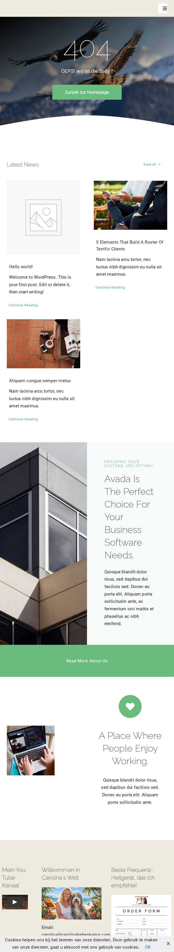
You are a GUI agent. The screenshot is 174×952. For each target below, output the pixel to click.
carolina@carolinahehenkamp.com (76, 934)
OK (148, 947)
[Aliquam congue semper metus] (43, 343)
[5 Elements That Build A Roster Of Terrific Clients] (130, 205)
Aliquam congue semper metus (40, 380)
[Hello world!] (43, 217)
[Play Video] (15, 902)
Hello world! (21, 266)
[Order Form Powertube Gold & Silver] (141, 897)
